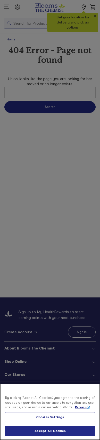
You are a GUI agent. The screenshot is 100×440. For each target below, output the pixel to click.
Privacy (81, 407)
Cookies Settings (50, 417)
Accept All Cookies (49, 431)
